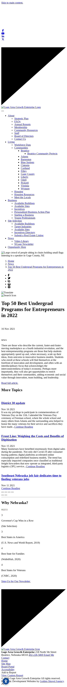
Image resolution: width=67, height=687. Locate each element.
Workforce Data (22, 144)
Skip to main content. (12, 2)
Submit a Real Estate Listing (28, 235)
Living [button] (11, 142)
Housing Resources (24, 194)
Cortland (25, 168)
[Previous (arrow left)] (2, 495)
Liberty (24, 177)
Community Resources (26, 130)
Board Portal (7, 666)
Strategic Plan (21, 118)
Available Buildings (24, 203)
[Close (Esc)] (2, 492)
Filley (24, 171)
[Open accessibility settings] (6, 681)
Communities (21, 147)
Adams (24, 156)
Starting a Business (24, 215)
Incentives (19, 209)
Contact (5, 657)
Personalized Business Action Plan (32, 212)
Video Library (21, 241)
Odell (24, 179)
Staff (16, 133)
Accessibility (7, 669)
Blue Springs (27, 162)
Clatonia (25, 165)
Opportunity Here (17, 247)
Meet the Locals (22, 197)
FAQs (17, 121)
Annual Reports (22, 124)
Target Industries (22, 226)
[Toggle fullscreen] (9, 492)
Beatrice (25, 150)
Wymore (25, 188)
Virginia (25, 185)
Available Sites (22, 206)
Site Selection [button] (15, 220)
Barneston (26, 159)
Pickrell (25, 182)
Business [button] (12, 200)
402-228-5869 (36, 655)
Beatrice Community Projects (42, 153)
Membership (20, 127)
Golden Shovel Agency (52, 681)
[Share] (6, 492)
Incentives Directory (24, 232)
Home (4, 660)
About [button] (11, 115)
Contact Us (20, 139)
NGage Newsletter (24, 244)
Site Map (6, 663)
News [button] (11, 238)
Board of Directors (24, 136)
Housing (18, 191)
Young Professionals (24, 217)
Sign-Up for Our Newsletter (16, 581)
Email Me (49, 655)
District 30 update (13, 403)
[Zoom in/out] (12, 492)
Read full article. (9, 383)
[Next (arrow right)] (6, 495)
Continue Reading (23, 426)
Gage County (28, 174)
